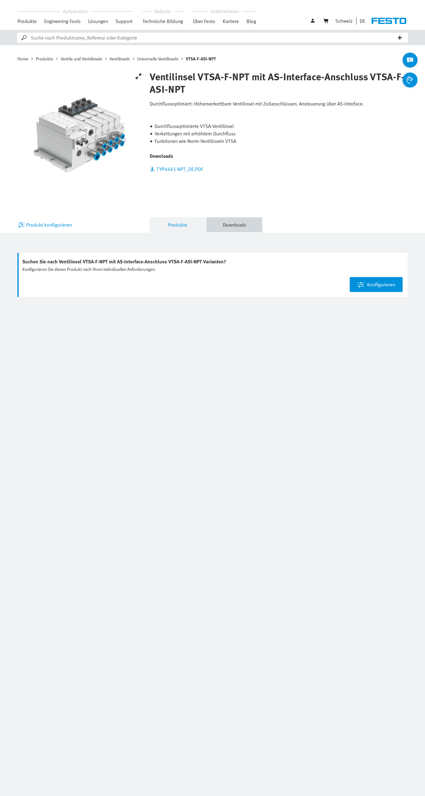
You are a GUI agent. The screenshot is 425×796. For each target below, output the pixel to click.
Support (124, 21)
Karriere (231, 21)
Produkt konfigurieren (49, 224)
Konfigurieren (381, 284)
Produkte (27, 21)
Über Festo (204, 21)
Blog (251, 21)
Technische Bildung (162, 21)
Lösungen (98, 21)
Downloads (234, 224)
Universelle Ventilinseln (157, 58)
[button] (313, 21)
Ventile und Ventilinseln (81, 58)
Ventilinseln (120, 58)
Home (22, 58)
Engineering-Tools (62, 21)
